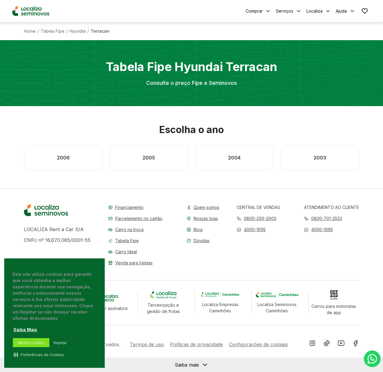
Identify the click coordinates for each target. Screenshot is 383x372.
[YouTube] (341, 344)
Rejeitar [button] (60, 343)
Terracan (100, 31)
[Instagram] (312, 344)
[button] (251, 229)
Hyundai (77, 31)
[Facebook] (355, 344)
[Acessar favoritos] (365, 11)
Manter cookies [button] (31, 343)
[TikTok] (326, 344)
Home (30, 31)
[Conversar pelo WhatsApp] (372, 358)
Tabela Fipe (52, 31)
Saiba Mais (25, 329)
